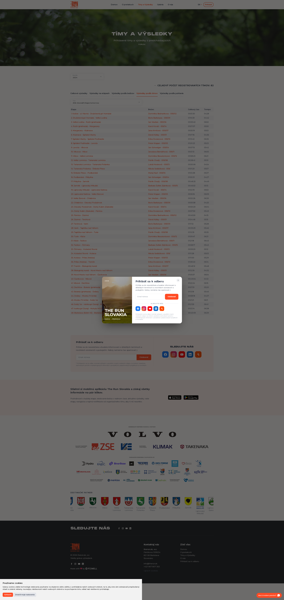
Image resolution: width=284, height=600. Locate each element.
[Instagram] (144, 308)
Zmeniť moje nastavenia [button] (25, 595)
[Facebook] (138, 308)
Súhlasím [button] (7, 595)
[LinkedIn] (156, 308)
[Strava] (162, 308)
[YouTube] (150, 308)
